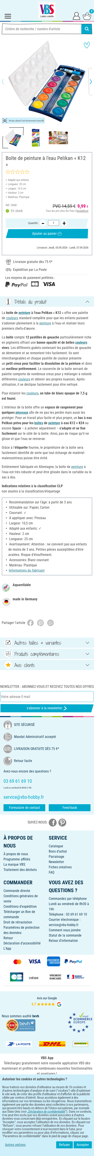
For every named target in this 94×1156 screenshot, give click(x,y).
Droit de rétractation (17, 922)
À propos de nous (15, 854)
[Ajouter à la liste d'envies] (86, 45)
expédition (82, 210)
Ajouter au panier (44, 233)
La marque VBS (14, 864)
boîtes (38, 423)
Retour (8, 938)
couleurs (12, 318)
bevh (35, 1016)
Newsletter (56, 862)
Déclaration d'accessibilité (22, 943)
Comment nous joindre (65, 930)
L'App (7, 948)
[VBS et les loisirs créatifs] (47, 10)
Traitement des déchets (20, 870)
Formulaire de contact (24, 808)
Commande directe (16, 891)
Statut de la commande (65, 935)
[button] (6, 81)
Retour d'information (63, 941)
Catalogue (56, 846)
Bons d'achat (58, 851)
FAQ (51, 872)
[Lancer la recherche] (86, 28)
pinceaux (22, 412)
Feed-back (70, 808)
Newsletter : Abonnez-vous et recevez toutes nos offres (47, 687)
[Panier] (87, 16)
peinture (24, 313)
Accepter (83, 1145)
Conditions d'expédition (20, 906)
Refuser (64, 1145)
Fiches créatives (60, 867)
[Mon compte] (76, 16)
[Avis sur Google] (47, 1002)
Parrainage (56, 857)
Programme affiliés (16, 859)
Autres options (15, 1145)
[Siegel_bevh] (20, 1025)
